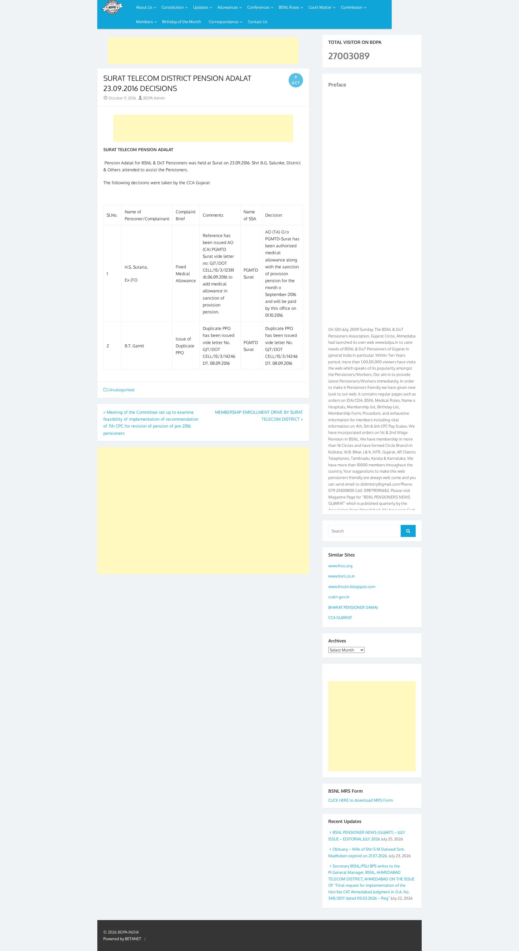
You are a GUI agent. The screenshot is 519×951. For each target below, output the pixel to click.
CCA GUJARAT (340, 617)
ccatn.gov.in (339, 596)
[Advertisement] (203, 50)
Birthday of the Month (181, 21)
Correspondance (223, 21)
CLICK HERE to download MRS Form (360, 800)
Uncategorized (121, 389)
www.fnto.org (340, 565)
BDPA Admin (153, 98)
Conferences (258, 7)
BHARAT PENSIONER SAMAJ (353, 607)
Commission (352, 7)
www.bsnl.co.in (341, 576)
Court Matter (320, 7)
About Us (144, 7)
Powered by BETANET (122, 938)
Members (144, 21)
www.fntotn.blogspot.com (351, 586)
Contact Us (257, 21)
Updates (200, 7)
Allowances (227, 7)
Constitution (173, 7)
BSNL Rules (289, 7)
